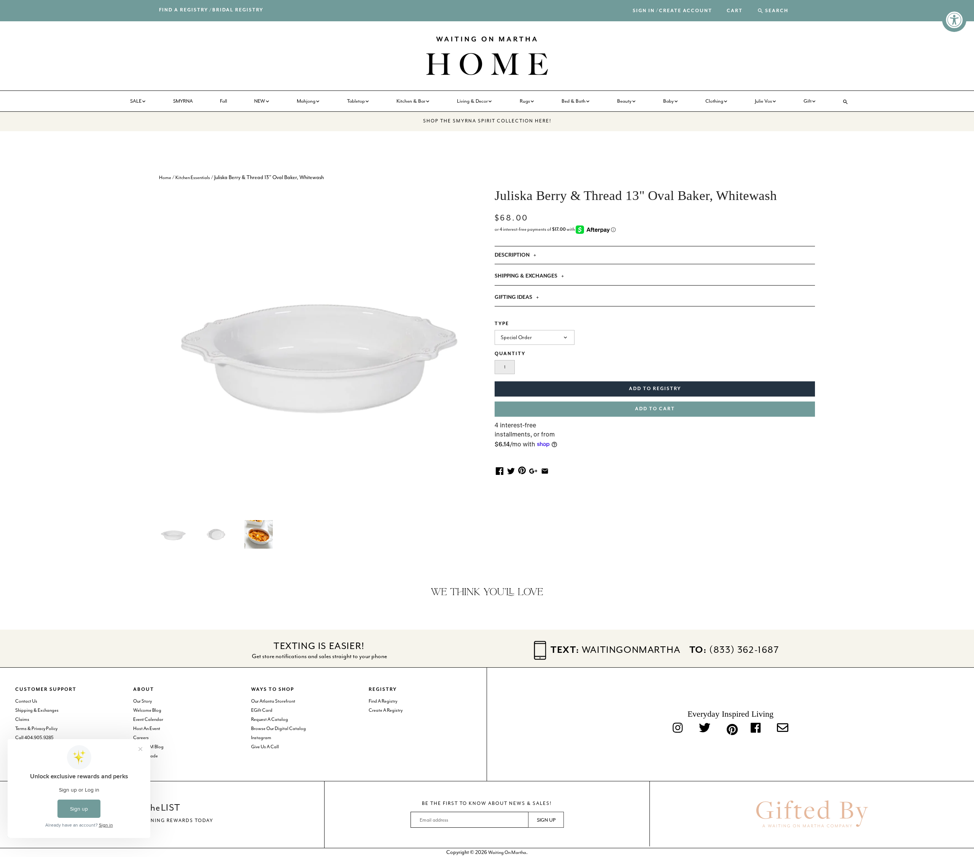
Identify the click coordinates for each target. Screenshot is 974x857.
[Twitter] (704, 728)
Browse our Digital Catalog (278, 728)
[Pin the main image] (522, 470)
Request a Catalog (269, 719)
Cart (735, 11)
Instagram (261, 738)
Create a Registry (386, 710)
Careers (141, 738)
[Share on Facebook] (499, 471)
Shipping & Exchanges (37, 710)
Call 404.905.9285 (34, 738)
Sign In (644, 11)
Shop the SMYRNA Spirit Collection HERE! (487, 121)
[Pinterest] (730, 728)
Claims (22, 719)
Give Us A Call (265, 747)
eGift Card (261, 710)
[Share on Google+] (533, 471)
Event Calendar (148, 719)
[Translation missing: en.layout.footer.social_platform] (782, 728)
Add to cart (655, 409)
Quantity (510, 354)
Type (502, 324)
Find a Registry (183, 10)
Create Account (685, 11)
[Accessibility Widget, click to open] (954, 20)
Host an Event (146, 728)
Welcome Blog (147, 710)
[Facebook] (756, 728)
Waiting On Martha (507, 852)
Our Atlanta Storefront (273, 701)
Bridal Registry (237, 10)
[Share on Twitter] (511, 471)
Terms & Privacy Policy (36, 728)
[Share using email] (545, 471)
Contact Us (26, 701)
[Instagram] (678, 728)
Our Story (142, 701)
